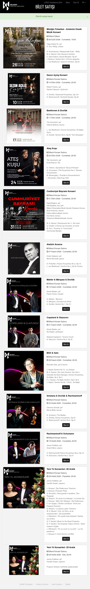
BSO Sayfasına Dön (53, 2)
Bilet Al (66, 66)
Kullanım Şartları (42, 584)
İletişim (68, 584)
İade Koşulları (57, 584)
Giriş (68, 2)
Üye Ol (76, 2)
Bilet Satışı (45, 6)
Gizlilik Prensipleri (26, 584)
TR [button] (83, 2)
